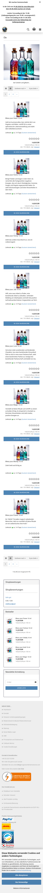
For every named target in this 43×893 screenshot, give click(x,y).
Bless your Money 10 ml (14, 461)
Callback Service (9, 743)
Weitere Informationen (21, 888)
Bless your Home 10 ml (13, 175)
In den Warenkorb (21, 152)
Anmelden (21, 688)
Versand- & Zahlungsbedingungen (14, 717)
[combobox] (20, 88)
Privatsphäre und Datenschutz (13, 739)
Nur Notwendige (21, 882)
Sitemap (6, 728)
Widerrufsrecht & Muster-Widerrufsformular (17, 721)
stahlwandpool (10, 604)
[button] (6, 88)
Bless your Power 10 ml (14, 515)
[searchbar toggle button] (28, 30)
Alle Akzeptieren (21, 875)
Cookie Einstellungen (10, 747)
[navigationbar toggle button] (40, 30)
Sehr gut (8, 597)
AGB (5, 736)
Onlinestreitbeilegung (10, 724)
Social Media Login (10, 732)
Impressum (7, 709)
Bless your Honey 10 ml (14, 236)
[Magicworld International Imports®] (4, 30)
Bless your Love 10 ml (13, 346)
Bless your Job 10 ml (13, 289)
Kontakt (6, 713)
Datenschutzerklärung (23, 870)
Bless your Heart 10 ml (13, 118)
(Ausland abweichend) (29, 133)
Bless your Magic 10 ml (13, 405)
